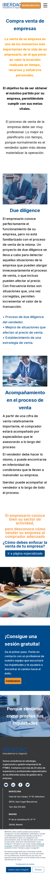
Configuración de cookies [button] (25, 864)
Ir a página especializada (25, 553)
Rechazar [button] (38, 869)
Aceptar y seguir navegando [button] (18, 869)
